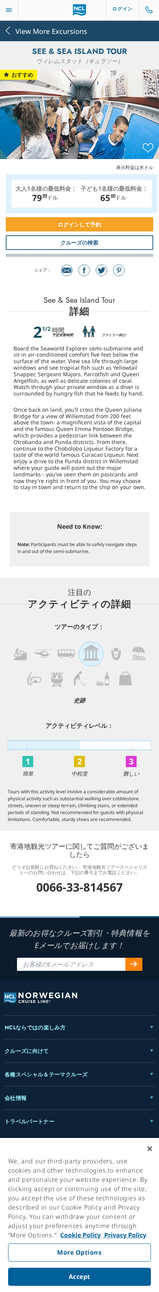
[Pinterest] (119, 270)
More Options (79, 1252)
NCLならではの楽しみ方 (35, 1027)
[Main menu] (9, 10)
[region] (79, 1215)
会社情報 (16, 1098)
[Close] (149, 1148)
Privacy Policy (124, 1235)
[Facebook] (84, 270)
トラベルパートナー (29, 1121)
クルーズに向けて (27, 1051)
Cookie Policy (80, 1235)
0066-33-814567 (79, 887)
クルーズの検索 (79, 242)
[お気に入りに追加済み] (148, 148)
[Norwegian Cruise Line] (79, 10)
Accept (79, 1276)
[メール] (67, 270)
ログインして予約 (79, 224)
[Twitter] (101, 270)
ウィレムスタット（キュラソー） (79, 61)
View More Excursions (51, 31)
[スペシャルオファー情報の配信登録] (133, 964)
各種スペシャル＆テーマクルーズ (46, 1074)
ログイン (122, 8)
